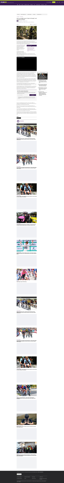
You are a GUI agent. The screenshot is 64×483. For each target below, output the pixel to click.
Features (42, 4)
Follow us (32, 24)
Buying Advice (38, 4)
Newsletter (35, 24)
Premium (31, 4)
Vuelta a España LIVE (23, 14)
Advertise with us (34, 478)
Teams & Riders (21, 16)
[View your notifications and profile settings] (59, 2)
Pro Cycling (18, 16)
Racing (22, 4)
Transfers (34, 14)
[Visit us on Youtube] (50, 2)
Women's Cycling (26, 4)
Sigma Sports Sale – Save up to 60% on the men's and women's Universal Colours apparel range (43, 88)
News (19, 4)
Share (18, 24)
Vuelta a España (29, 14)
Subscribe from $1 (39, 14)
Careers (25, 478)
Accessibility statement (19, 478)
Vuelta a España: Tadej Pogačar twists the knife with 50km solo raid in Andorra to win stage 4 (43, 85)
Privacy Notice (20, 97)
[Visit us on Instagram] (49, 2)
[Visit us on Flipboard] (51, 2)
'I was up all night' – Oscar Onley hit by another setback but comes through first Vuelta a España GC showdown (43, 77)
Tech (34, 4)
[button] (62, 2)
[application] (27, 64)
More (45, 4)
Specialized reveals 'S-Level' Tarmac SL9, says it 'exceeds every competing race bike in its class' (43, 81)
